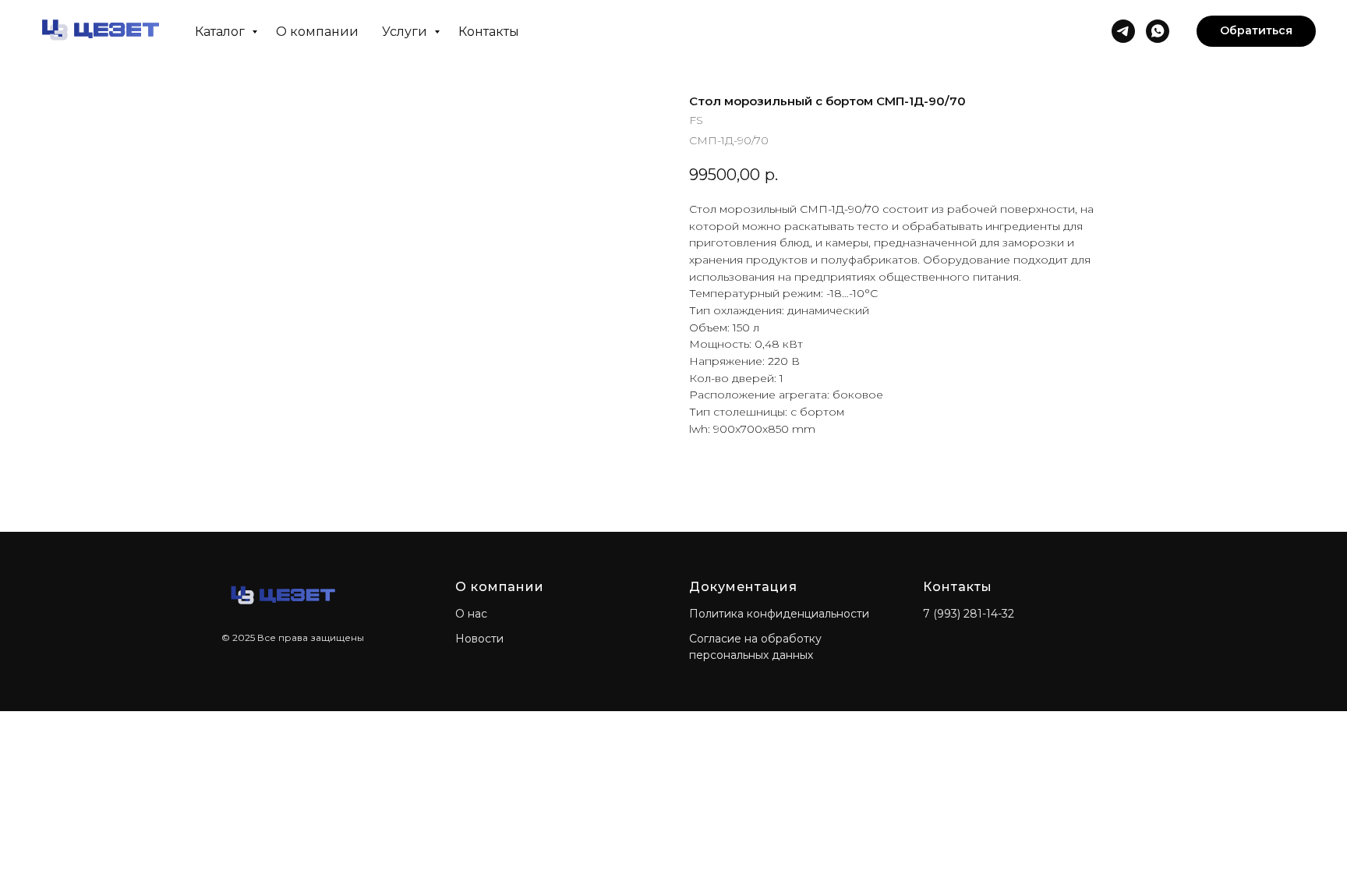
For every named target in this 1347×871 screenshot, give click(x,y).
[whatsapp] (1157, 31)
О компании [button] (317, 31)
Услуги (406, 31)
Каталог (221, 31)
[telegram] (1123, 31)
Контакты (488, 31)
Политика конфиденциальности (779, 614)
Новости (479, 639)
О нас (471, 614)
